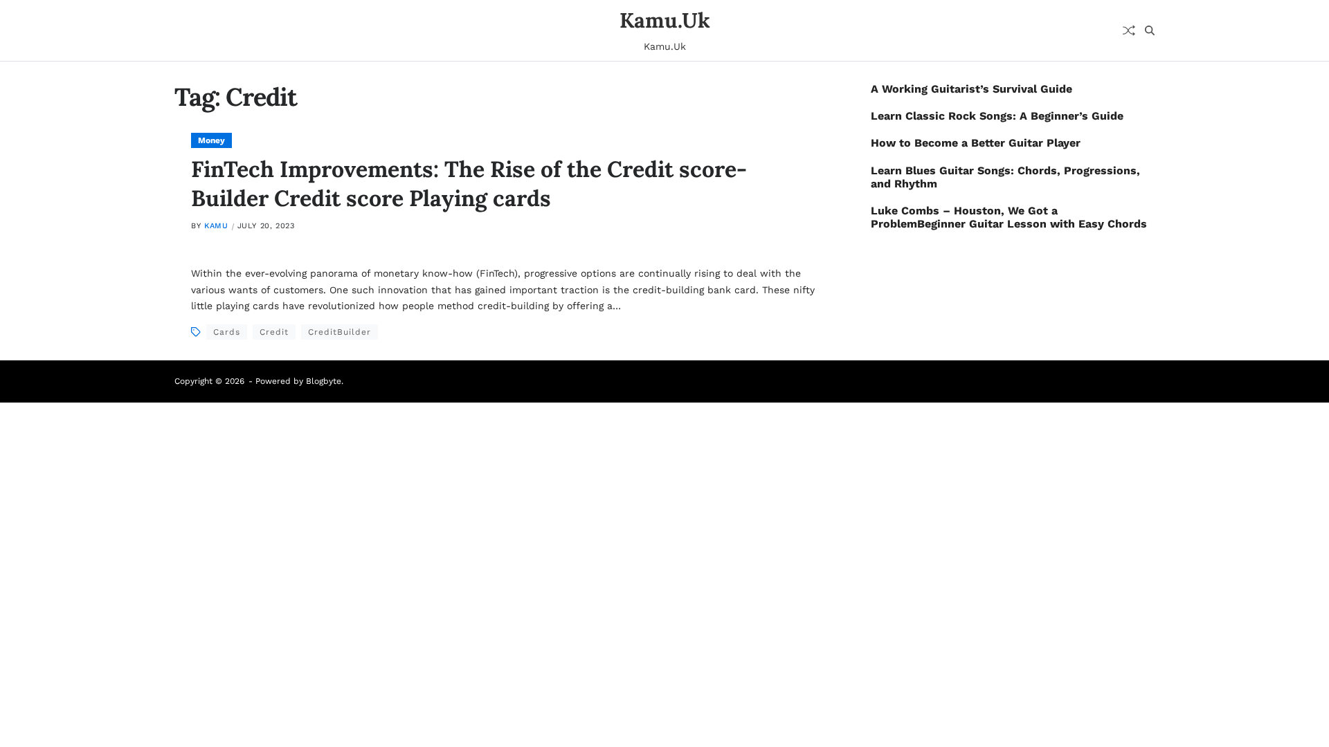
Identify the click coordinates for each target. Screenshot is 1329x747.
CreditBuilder (339, 332)
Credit (274, 332)
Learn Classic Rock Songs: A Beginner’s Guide (997, 115)
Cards (226, 332)
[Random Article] (1129, 30)
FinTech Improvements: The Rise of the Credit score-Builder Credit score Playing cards (469, 183)
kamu (216, 225)
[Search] (1150, 30)
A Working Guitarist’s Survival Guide (971, 88)
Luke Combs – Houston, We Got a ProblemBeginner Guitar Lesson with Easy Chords (1009, 217)
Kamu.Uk (665, 20)
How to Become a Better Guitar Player (976, 142)
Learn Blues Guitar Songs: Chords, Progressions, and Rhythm (1005, 177)
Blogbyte (323, 381)
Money (211, 140)
